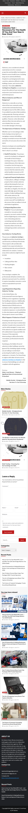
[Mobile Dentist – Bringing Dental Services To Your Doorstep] (14, 400)
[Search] (25, 13)
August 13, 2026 (13, 619)
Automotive (8, 3)
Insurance (12, 0)
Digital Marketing (20, 3)
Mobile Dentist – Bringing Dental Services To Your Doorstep (16, 380)
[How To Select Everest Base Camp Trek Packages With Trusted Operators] (14, 659)
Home (4, 0)
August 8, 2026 (13, 673)
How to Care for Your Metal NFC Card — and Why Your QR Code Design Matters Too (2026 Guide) (14, 561)
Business (4, 610)
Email (17, 507)
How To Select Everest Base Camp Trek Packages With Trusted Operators (12, 574)
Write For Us (18, 5)
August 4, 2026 (13, 699)
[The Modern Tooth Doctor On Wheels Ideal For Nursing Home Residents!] (14, 426)
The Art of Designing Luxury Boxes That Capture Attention (13, 579)
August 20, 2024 (13, 441)
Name (4, 507)
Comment (5, 486)
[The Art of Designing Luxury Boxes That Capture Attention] (14, 685)
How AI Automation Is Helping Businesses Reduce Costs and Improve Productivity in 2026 (13, 568)
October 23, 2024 (14, 36)
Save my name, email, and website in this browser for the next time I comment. (13, 525)
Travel (13, 3)
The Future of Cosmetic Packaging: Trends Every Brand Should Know (14, 584)
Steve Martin (6, 36)
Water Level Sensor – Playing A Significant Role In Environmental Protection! (12, 373)
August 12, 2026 (13, 647)
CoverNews (23, 808)
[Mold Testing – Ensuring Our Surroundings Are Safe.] (14, 453)
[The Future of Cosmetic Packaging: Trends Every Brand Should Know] (14, 712)
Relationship (11, 5)
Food (8, 0)
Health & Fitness (6, 25)
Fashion (18, 0)
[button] (2, 13)
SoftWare (5, 638)
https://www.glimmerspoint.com (10, 778)
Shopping (23, 0)
